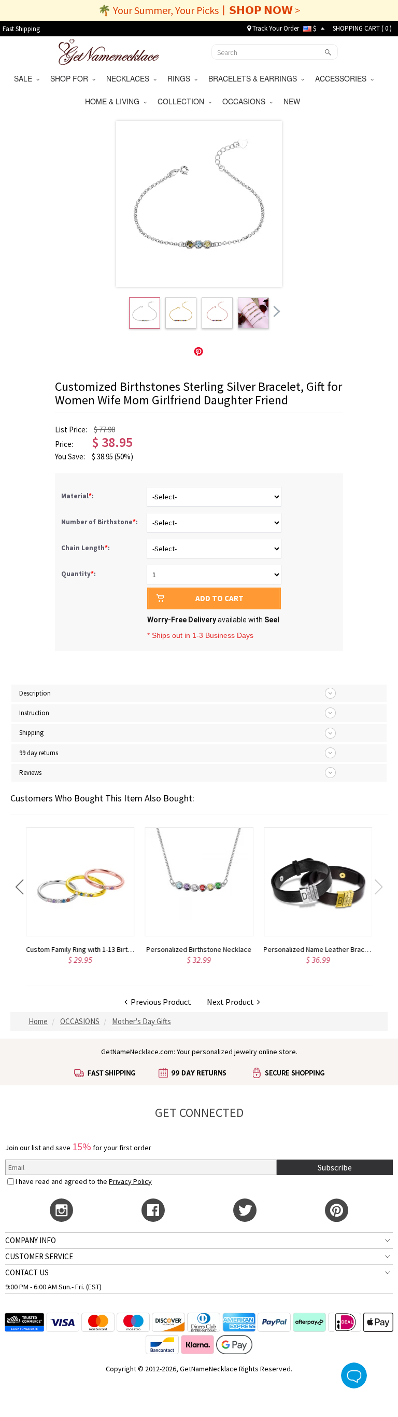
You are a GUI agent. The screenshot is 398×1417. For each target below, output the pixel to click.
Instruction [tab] (34, 713)
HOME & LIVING (114, 101)
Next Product (232, 1002)
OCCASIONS (245, 101)
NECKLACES (129, 78)
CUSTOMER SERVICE (39, 1256)
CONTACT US (27, 1272)
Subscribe (335, 1167)
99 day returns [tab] (38, 752)
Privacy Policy (130, 1181)
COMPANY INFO (30, 1240)
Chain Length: (86, 547)
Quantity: (78, 573)
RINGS (180, 78)
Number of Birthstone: (100, 521)
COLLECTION (183, 101)
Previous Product (159, 1002)
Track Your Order (275, 28)
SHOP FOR (71, 78)
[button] (19, 887)
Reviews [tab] (30, 772)
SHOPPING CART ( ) (362, 28)
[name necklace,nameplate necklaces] (109, 51)
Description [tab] (35, 693)
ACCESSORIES (343, 78)
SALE (25, 78)
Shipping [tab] (31, 732)
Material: (78, 496)
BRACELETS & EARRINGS (254, 78)
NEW (292, 101)
